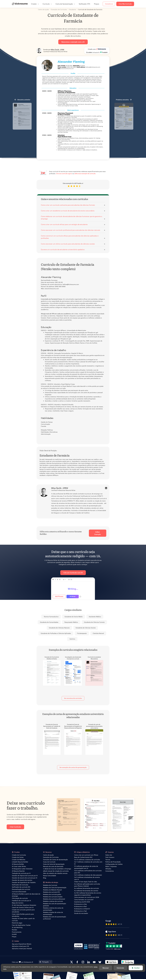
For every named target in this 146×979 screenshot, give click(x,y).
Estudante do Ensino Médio (74, 616)
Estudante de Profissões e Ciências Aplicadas (56, 633)
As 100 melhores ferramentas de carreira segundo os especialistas (87, 894)
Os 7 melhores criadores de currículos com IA (88, 863)
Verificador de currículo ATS (21, 887)
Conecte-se (109, 4)
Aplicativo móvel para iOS (20, 946)
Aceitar (137, 968)
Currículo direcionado (19, 891)
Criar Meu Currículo (125, 4)
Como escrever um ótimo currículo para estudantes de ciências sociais (68, 244)
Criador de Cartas (18, 857)
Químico (72, 639)
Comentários (109, 871)
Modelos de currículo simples (52, 896)
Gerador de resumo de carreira (22, 880)
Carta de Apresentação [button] (64, 4)
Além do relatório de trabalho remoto (55, 873)
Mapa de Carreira (17, 903)
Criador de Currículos (19, 855)
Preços (96, 4)
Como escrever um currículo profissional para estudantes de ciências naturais (70, 230)
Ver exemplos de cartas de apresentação (73, 767)
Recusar (106, 968)
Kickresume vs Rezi (80, 906)
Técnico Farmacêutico (51, 616)
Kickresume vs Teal (80, 911)
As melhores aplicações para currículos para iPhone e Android (87, 885)
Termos (107, 859)
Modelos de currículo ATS (51, 892)
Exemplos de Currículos (51, 857)
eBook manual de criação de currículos (56, 871)
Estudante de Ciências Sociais (86, 628)
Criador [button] (34, 4)
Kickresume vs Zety (80, 904)
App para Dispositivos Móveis (21, 944)
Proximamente (16, 932)
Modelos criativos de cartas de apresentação (53, 909)
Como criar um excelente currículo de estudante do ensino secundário (67, 211)
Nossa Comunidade (49, 875)
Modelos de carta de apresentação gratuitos (54, 904)
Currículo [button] (46, 4)
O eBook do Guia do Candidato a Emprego (57, 869)
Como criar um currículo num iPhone (86, 855)
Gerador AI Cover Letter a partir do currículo (23, 919)
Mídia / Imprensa (111, 866)
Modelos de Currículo (50, 885)
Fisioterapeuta (82, 633)
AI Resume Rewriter (18, 871)
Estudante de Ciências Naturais (59, 628)
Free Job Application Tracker (21, 925)
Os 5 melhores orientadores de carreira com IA (87, 878)
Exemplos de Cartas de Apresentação (55, 859)
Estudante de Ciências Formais (94, 622)
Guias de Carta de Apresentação (53, 864)
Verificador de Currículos (20, 885)
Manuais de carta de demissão (53, 866)
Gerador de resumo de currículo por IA (24, 878)
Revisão (14, 930)
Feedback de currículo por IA (21, 900)
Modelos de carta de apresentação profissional (54, 918)
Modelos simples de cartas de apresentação (53, 913)
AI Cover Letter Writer (19, 866)
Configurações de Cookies (114, 864)
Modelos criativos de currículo (53, 901)
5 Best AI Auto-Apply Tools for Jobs (85, 881)
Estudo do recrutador (81, 913)
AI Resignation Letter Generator (22, 869)
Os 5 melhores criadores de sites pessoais (88, 875)
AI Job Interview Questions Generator (24, 905)
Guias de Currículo (49, 862)
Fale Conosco (109, 857)
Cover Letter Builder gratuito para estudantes (23, 915)
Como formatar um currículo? (83, 899)
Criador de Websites (18, 859)
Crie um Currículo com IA (73, 573)
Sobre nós (108, 855)
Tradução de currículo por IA (21, 873)
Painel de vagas (17, 923)
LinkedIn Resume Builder (20, 862)
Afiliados (108, 869)
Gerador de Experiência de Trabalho (24, 882)
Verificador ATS (84, 4)
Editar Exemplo (97, 533)
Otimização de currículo (20, 898)
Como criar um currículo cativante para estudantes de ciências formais (68, 205)
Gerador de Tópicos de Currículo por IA (25, 875)
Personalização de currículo (21, 889)
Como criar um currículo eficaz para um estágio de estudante (64, 224)
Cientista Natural (98, 633)
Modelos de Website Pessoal (52, 890)
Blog (44, 878)
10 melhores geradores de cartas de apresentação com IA (86, 867)
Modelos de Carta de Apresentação (54, 887)
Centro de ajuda (48, 855)
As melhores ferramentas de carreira (86, 890)
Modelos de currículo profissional (54, 899)
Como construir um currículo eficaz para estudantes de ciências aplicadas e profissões (69, 237)
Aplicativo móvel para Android (22, 948)
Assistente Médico (95, 616)
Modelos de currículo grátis (52, 894)
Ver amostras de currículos (73, 698)
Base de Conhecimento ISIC (83, 857)
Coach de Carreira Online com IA (22, 907)
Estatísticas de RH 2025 (82, 902)
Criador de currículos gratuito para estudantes (23, 911)
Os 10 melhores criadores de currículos (87, 859)
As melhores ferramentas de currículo (86, 888)
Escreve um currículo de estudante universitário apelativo (63, 249)
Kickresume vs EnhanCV (82, 909)
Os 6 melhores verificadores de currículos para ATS (88, 872)
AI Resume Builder (18, 864)
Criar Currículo (15, 827)
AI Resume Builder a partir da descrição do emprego (26, 895)
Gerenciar (120, 968)
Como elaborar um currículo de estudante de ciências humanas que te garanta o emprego (71, 217)
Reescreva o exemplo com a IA (73, 42)
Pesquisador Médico (71, 622)
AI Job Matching (17, 927)
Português (45, 962)
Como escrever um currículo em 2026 (86, 897)
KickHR (14, 934)
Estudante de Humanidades (49, 622)
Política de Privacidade (112, 862)
